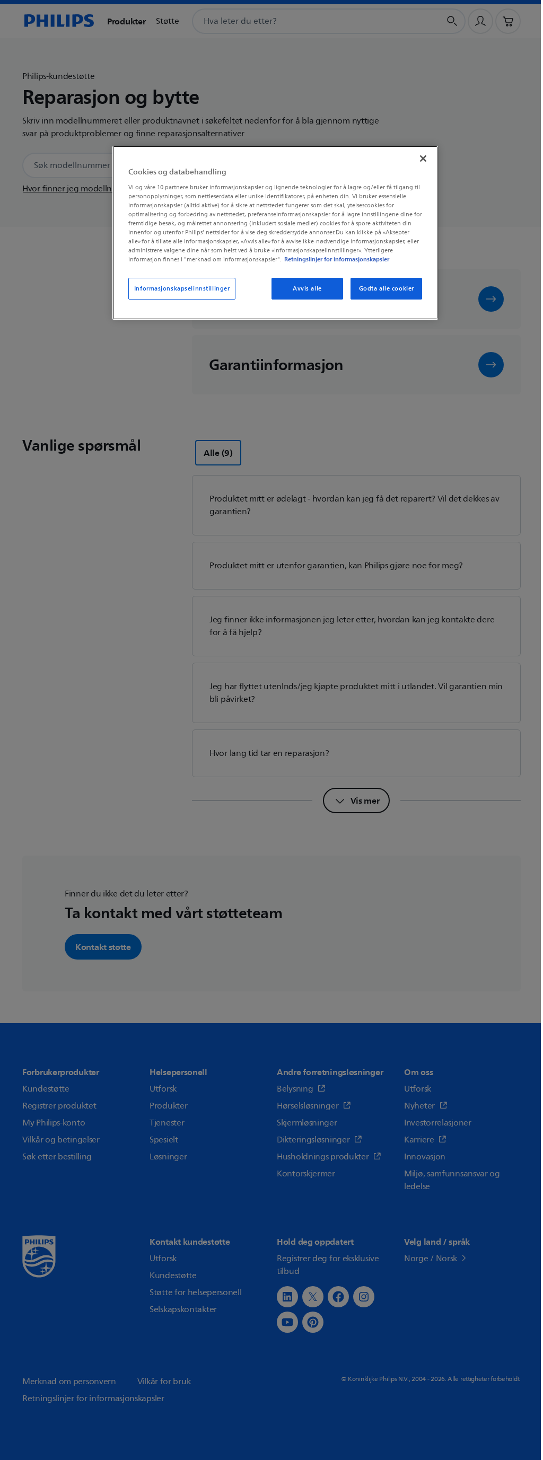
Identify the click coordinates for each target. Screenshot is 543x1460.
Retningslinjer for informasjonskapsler (336, 259)
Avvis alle (307, 289)
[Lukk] (423, 158)
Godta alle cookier (386, 289)
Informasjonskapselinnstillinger (182, 289)
